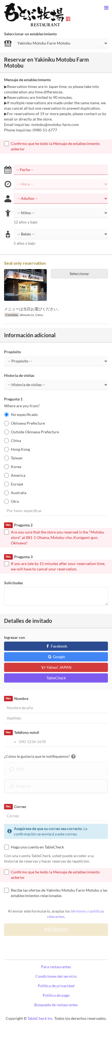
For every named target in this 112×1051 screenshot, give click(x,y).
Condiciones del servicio (56, 976)
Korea (16, 466)
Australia (18, 492)
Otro (15, 501)
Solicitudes (13, 582)
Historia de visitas (19, 375)
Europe (17, 484)
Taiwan (17, 458)
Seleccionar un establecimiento (30, 33)
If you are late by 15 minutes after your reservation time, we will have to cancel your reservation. (58, 566)
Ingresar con (14, 637)
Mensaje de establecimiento (27, 79)
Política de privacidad (56, 985)
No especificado (24, 414)
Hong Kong (20, 449)
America (18, 475)
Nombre (17, 698)
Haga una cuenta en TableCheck (37, 847)
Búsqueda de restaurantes (56, 1004)
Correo (16, 806)
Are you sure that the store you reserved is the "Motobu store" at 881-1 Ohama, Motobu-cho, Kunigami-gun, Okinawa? (57, 537)
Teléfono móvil (22, 732)
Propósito (12, 351)
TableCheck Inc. (40, 1018)
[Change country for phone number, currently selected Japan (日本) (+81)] (11, 742)
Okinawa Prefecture (28, 423)
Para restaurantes (56, 966)
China (16, 440)
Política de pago (56, 995)
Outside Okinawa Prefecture (35, 432)
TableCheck (56, 678)
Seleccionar (79, 273)
